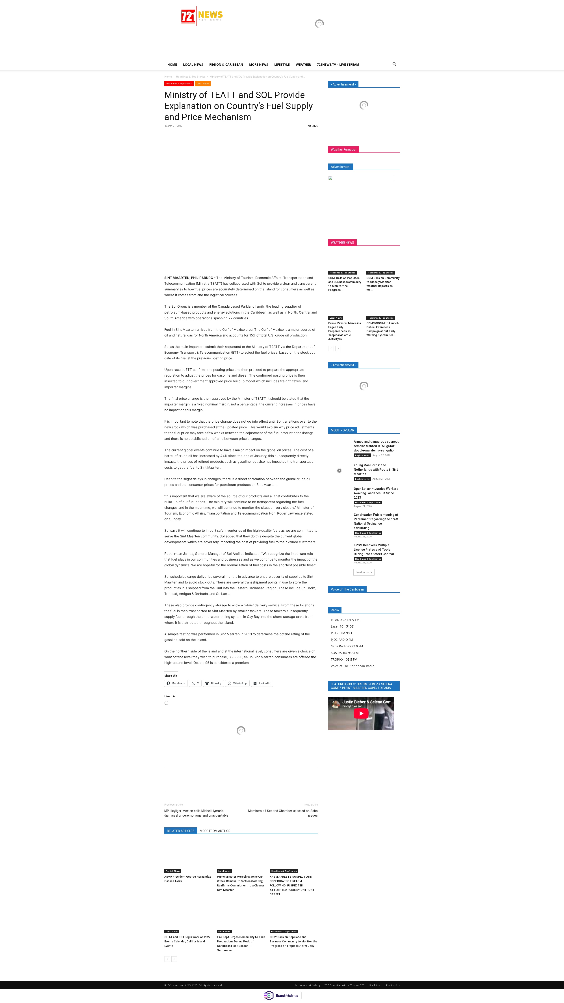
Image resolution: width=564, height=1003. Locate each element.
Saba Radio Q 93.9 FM (347, 646)
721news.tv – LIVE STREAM (338, 64)
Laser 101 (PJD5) (342, 626)
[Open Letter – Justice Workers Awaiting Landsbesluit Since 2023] (339, 494)
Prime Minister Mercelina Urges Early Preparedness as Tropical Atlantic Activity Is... (344, 331)
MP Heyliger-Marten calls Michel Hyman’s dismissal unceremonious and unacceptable (196, 813)
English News (173, 871)
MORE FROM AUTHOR (215, 831)
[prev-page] (167, 959)
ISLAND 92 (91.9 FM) (345, 620)
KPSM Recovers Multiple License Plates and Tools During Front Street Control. (374, 549)
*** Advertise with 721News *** (345, 985)
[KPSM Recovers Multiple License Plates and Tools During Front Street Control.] (339, 550)
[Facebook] (168, 135)
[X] (178, 135)
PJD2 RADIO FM (342, 639)
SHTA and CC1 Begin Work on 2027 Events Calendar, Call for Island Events (187, 941)
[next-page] (174, 959)
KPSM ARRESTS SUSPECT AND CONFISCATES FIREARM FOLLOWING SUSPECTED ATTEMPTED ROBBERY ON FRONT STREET (292, 885)
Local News (193, 64)
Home (172, 64)
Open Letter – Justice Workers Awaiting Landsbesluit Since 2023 (376, 493)
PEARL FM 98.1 (341, 633)
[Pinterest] (189, 135)
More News (258, 64)
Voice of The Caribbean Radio (352, 666)
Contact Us (393, 985)
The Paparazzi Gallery (306, 985)
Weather (303, 64)
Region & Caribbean (226, 64)
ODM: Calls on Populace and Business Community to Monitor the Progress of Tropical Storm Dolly (293, 941)
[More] (209, 135)
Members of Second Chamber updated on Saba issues (283, 813)
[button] (394, 65)
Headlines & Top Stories (191, 76)
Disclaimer (375, 985)
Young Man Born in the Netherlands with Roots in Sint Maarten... (376, 469)
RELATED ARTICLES (181, 831)
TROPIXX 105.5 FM (344, 659)
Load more (362, 572)
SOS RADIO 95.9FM (345, 653)
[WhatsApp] (199, 135)
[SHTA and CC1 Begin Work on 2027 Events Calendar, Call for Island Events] (188, 916)
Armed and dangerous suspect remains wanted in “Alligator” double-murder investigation (376, 446)
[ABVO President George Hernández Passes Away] (188, 856)
